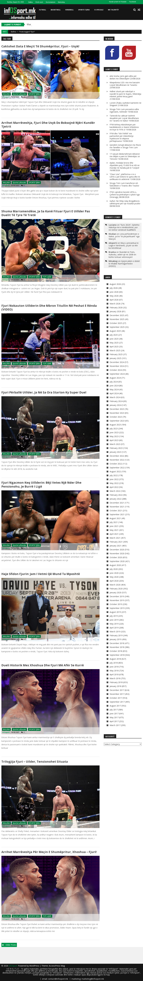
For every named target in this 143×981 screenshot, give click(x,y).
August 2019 (115, 612)
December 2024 (117, 362)
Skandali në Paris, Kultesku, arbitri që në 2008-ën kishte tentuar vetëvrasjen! (122, 254)
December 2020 (117, 549)
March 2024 (115, 397)
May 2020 (114, 577)
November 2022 (117, 459)
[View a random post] (139, 9)
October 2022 (116, 463)
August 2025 (115, 331)
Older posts (11, 944)
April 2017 (114, 721)
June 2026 (114, 292)
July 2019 (114, 616)
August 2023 (115, 424)
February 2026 (116, 307)
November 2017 (117, 694)
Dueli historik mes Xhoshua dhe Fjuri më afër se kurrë (42, 665)
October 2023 (116, 416)
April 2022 (114, 487)
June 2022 (114, 479)
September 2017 (117, 701)
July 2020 (114, 569)
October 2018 (116, 651)
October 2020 (116, 557)
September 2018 (117, 655)
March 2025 (115, 350)
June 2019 (114, 619)
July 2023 (114, 428)
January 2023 (115, 452)
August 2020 (115, 565)
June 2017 (114, 713)
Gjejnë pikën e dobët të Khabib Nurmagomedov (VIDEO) (124, 263)
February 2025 (116, 354)
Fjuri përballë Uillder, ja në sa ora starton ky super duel (43, 392)
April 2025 (114, 346)
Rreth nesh (39, 2)
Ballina (30, 2)
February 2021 (116, 541)
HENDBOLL (69, 10)
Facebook (132, 2)
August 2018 (115, 659)
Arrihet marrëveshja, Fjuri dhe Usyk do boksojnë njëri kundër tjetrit (48, 124)
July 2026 (114, 288)
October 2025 (116, 323)
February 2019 (116, 635)
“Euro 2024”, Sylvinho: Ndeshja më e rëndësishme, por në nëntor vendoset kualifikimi (124, 227)
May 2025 (114, 342)
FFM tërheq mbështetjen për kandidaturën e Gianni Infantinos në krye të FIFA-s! (124, 127)
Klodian (112, 233)
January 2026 (115, 311)
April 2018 (114, 674)
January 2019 (115, 639)
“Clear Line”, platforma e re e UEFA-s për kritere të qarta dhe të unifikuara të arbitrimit (125, 177)
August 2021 (115, 518)
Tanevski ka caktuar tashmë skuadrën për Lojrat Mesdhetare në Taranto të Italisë (124, 118)
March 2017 (115, 725)
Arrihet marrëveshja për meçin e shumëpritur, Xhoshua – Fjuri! (48, 852)
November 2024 (117, 366)
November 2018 (117, 647)
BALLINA (6, 94)
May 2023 (114, 436)
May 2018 (114, 670)
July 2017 (114, 709)
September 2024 (117, 374)
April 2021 (114, 534)
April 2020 (114, 580)
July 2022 (114, 475)
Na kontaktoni (50, 2)
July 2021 (114, 522)
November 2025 (117, 319)
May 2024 (114, 389)
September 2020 (117, 561)
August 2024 (115, 377)
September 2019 (117, 608)
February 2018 (116, 682)
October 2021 (116, 510)
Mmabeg (113, 261)
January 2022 (115, 498)
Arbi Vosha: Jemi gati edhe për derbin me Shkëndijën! (123, 77)
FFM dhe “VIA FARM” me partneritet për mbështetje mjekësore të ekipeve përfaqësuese (122, 137)
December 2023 (117, 409)
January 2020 (115, 592)
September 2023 (117, 420)
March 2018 (115, 678)
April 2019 (114, 627)
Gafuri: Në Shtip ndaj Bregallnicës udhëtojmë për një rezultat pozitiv (125, 202)
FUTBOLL (42, 10)
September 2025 (117, 327)
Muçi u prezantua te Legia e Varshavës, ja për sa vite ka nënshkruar (124, 245)
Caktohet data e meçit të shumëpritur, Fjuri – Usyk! (40, 46)
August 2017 (115, 705)
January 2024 (115, 405)
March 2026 (115, 303)
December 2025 (117, 315)
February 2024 (116, 401)
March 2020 (115, 584)
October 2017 (116, 698)
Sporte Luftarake (19, 94)
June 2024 (114, 385)
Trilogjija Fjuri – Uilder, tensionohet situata (34, 761)
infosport (6, 97)
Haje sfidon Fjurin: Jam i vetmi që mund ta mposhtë (40, 574)
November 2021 (117, 506)
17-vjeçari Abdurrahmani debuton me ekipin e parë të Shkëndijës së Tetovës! (125, 156)
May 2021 (114, 530)
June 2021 (114, 526)
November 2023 (117, 413)
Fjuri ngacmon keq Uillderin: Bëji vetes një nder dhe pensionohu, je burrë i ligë (41, 484)
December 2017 (117, 690)
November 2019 (117, 600)
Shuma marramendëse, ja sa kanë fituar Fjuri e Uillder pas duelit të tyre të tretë (45, 213)
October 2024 (116, 370)
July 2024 (114, 381)
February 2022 (116, 495)
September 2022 (117, 467)
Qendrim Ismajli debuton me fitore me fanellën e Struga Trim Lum (125, 146)
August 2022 (115, 471)
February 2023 (116, 448)
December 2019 (117, 596)
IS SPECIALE (98, 10)
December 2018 (117, 643)
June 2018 (114, 666)
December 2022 (117, 456)
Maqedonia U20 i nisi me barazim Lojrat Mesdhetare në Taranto (60, 24)
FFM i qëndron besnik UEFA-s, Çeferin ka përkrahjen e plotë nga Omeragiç (125, 194)
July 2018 (114, 662)
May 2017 (114, 717)
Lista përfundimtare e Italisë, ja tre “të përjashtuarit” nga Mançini (124, 236)
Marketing (61, 2)
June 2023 (114, 432)
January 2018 (115, 686)
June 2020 (114, 573)
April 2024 (114, 393)
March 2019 (115, 631)
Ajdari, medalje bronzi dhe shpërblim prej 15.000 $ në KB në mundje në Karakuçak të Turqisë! (125, 165)
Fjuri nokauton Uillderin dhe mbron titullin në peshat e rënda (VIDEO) (49, 307)
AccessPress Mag (57, 965)
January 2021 (115, 545)
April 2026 (114, 299)
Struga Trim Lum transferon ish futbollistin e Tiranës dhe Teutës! (124, 184)
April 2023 (114, 440)
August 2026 (115, 284)
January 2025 (115, 358)
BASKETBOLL (56, 10)
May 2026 (114, 295)
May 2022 (114, 483)
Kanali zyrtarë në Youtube (117, 2)
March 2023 (115, 444)
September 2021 (117, 514)
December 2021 (117, 502)
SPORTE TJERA (84, 10)
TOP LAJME (47, 277)
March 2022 (115, 491)
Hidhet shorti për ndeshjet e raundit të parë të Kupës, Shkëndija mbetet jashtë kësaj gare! (125, 94)
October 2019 (116, 604)
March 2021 (115, 538)
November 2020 (117, 553)
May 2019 (114, 623)
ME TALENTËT (113, 10)
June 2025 (114, 338)
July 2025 (114, 335)
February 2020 (116, 588)
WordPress (34, 965)
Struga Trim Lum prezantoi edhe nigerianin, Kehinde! (124, 110)
